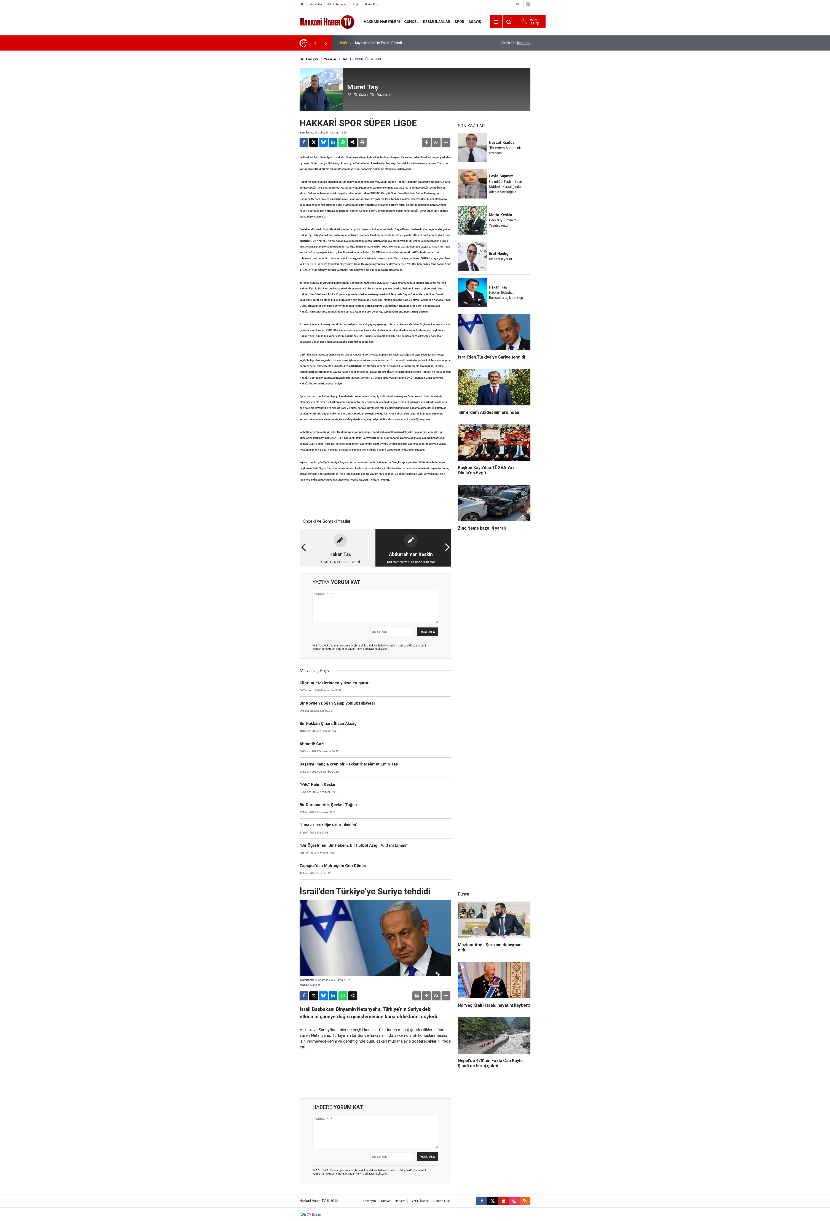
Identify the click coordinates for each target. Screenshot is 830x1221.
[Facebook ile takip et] (481, 1201)
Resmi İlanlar (436, 21)
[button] (426, 142)
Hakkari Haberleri (382, 21)
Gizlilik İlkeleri (420, 1201)
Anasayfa (312, 59)
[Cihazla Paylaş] (352, 142)
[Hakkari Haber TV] (327, 21)
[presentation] (315, 43)
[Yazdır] (362, 142)
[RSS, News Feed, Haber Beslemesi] (525, 1201)
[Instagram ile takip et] (514, 1201)
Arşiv (356, 4)
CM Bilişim (314, 1214)
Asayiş (475, 21)
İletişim (400, 1201)
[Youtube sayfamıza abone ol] (503, 1201)
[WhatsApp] (342, 142)
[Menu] (496, 22)
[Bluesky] (323, 142)
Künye (385, 1201)
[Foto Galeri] (528, 4)
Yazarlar (330, 59)
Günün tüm (515, 43)
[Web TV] (517, 4)
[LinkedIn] (333, 142)
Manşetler (316, 4)
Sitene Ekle (371, 4)
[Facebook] (304, 142)
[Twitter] (313, 142)
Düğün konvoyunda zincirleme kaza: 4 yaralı (387, 43)
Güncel (411, 21)
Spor (459, 21)
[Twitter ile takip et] (492, 1201)
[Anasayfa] (302, 4)
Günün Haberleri (337, 4)
